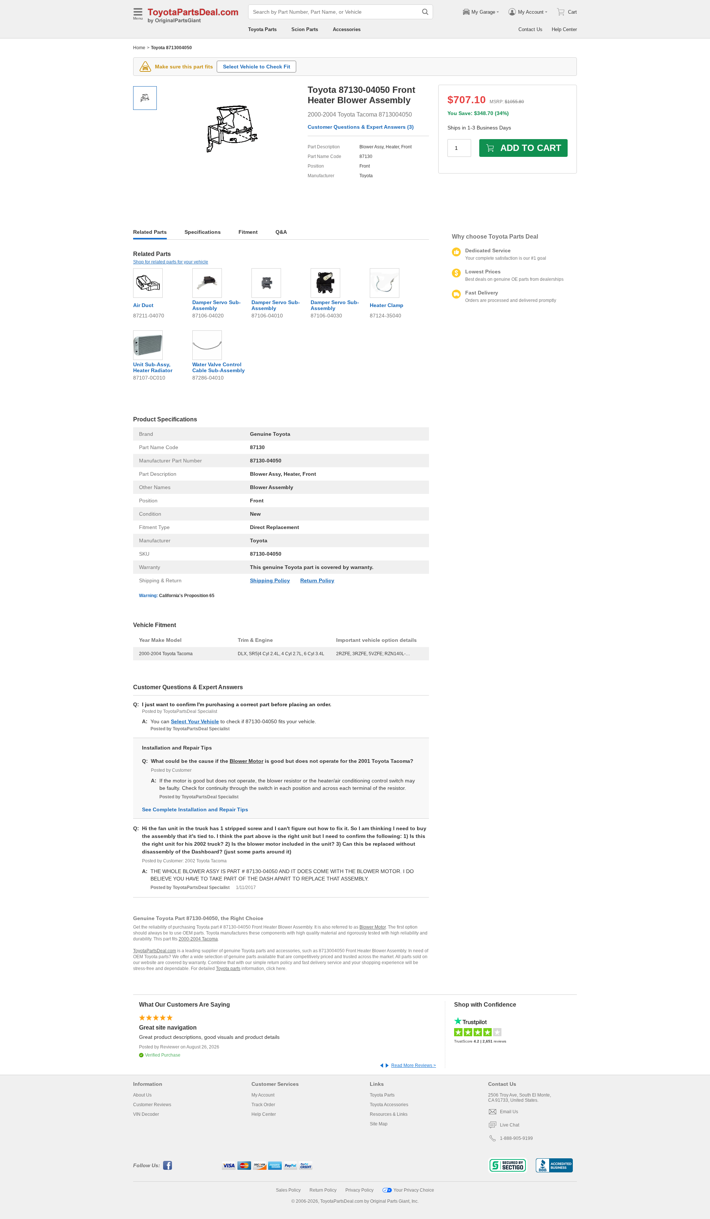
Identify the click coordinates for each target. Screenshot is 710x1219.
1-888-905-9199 (516, 1138)
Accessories (347, 29)
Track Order (263, 1104)
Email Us (509, 1111)
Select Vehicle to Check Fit (256, 67)
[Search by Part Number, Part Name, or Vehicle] (425, 11)
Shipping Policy (270, 580)
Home (139, 47)
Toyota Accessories (389, 1104)
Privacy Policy (359, 1190)
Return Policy (317, 580)
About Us (142, 1095)
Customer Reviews (152, 1104)
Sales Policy (288, 1190)
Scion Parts (304, 29)
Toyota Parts (262, 29)
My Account (262, 1095)
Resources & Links (389, 1114)
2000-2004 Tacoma (198, 939)
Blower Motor (246, 761)
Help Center (564, 29)
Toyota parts (228, 968)
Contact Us (530, 29)
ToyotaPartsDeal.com (154, 950)
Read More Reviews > (413, 1065)
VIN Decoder (146, 1114)
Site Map (379, 1124)
